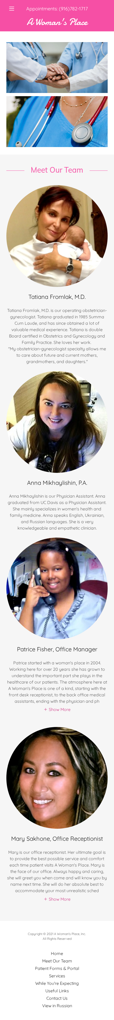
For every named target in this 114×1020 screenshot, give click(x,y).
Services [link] (57, 975)
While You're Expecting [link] (57, 983)
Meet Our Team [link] (57, 961)
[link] (57, 22)
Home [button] (57, 953)
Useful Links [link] (57, 990)
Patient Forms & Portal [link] (57, 968)
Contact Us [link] (57, 998)
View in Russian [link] (57, 1005)
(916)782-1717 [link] (73, 9)
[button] (13, 8)
